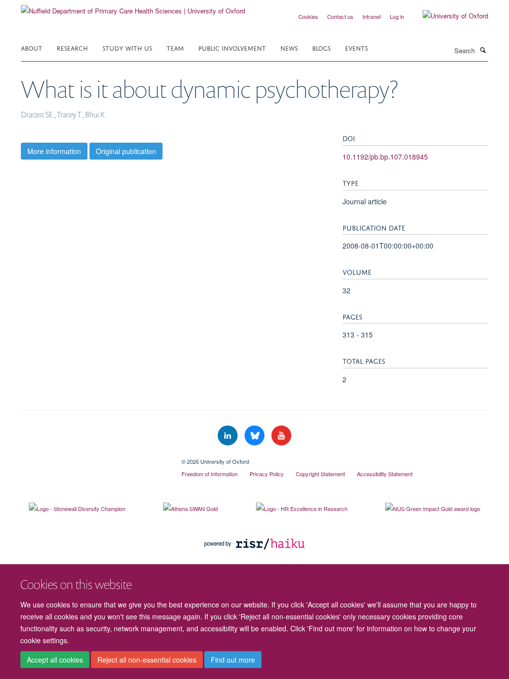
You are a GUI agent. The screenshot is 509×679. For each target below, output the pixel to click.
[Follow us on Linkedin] (229, 435)
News (289, 47)
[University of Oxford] (448, 16)
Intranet (371, 16)
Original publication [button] (126, 151)
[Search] (482, 49)
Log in (397, 16)
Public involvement (232, 47)
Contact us (340, 16)
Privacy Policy (267, 474)
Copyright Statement (320, 474)
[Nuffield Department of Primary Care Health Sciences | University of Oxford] (133, 7)
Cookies (308, 16)
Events (356, 47)
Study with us (127, 47)
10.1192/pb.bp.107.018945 (385, 157)
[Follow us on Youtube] (281, 435)
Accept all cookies (55, 660)
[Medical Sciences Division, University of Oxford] (94, 457)
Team (175, 47)
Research (72, 47)
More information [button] (54, 151)
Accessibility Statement (385, 474)
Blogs (321, 47)
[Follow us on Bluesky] (255, 435)
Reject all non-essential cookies (146, 660)
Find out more (233, 660)
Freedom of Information (209, 474)
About (31, 47)
